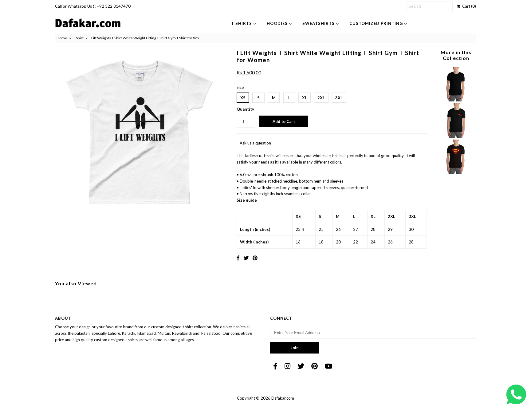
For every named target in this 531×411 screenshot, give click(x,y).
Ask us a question (255, 142)
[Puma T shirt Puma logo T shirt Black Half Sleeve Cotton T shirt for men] (456, 136)
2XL (321, 97)
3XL (339, 97)
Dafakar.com (282, 398)
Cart (468, 6)
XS (243, 97)
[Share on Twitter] (246, 258)
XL (304, 97)
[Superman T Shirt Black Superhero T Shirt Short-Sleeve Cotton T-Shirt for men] (456, 172)
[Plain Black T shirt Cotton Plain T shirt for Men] (456, 99)
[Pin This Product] (255, 258)
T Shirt (78, 38)
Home (62, 38)
